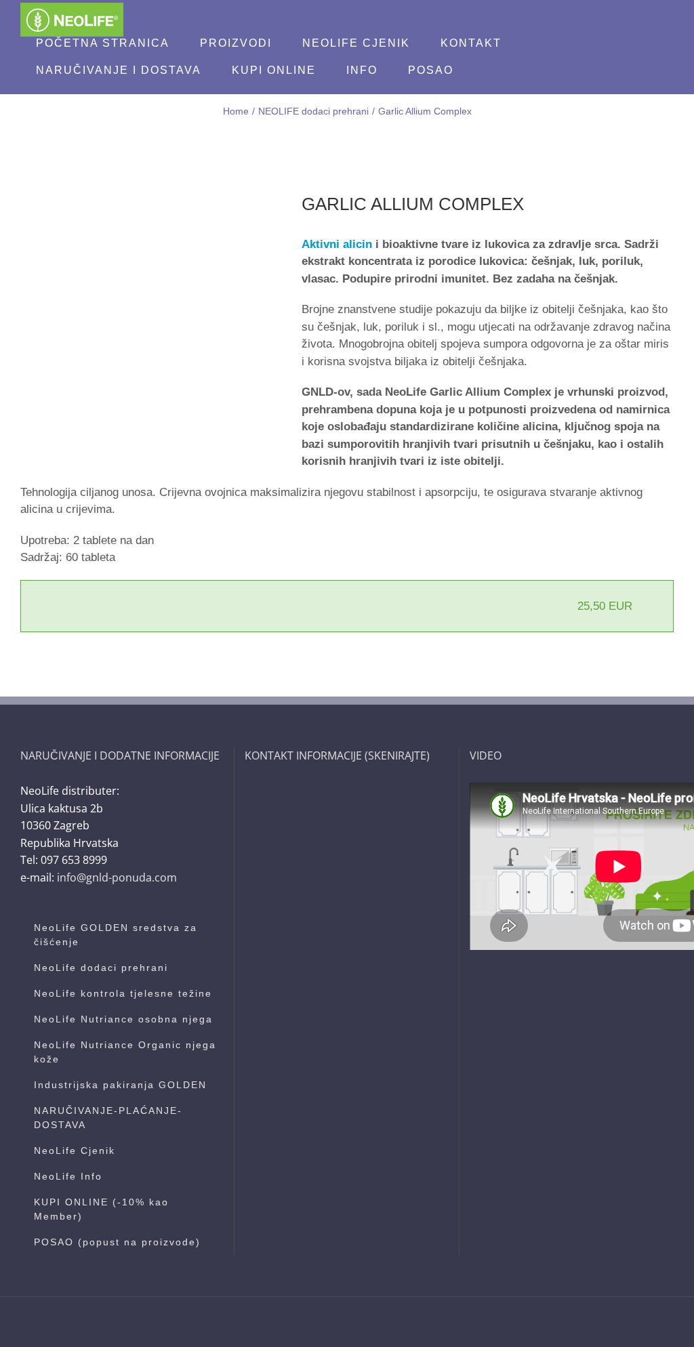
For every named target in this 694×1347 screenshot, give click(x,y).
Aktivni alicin (337, 244)
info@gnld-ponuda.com (117, 877)
